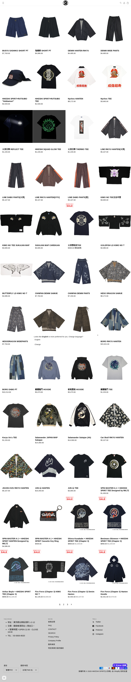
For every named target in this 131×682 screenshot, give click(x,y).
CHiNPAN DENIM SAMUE (49, 275)
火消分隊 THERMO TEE (82, 131)
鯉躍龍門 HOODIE (49, 371)
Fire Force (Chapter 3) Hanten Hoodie (114, 574)
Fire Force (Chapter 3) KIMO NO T (49, 574)
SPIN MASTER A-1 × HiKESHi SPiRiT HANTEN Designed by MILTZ (16, 522)
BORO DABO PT (16, 371)
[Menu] (3, 3)
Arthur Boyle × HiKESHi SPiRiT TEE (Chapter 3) (16, 574)
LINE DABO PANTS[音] (82, 179)
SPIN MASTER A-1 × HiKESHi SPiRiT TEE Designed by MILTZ (114, 471)
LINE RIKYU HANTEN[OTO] (49, 179)
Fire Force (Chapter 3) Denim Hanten (82, 574)
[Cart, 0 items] (128, 3)
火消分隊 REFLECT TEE (16, 131)
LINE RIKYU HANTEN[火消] (114, 131)
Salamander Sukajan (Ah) (82, 420)
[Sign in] (124, 3)
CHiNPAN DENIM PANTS (82, 275)
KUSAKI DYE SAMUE (49, 323)
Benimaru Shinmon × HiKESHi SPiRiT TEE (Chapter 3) (114, 522)
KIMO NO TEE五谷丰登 (114, 179)
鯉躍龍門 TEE (114, 371)
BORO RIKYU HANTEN (114, 323)
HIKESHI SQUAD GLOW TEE (49, 131)
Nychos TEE (114, 81)
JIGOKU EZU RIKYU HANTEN (16, 471)
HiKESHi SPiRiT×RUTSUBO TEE (49, 81)
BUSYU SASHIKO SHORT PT (16, 32)
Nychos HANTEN (82, 81)
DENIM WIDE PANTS (114, 32)
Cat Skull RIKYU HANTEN (114, 420)
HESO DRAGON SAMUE (114, 275)
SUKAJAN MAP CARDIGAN (49, 227)
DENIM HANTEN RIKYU (82, 32)
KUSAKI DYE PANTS (82, 323)
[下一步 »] (71, 604)
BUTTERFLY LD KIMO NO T (16, 275)
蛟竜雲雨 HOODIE (82, 371)
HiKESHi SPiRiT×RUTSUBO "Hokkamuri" (16, 81)
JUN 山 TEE (82, 471)
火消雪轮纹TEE (82, 227)
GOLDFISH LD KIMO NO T (114, 227)
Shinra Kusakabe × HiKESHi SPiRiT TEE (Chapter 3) (82, 522)
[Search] (121, 3)
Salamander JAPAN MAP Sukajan (49, 420)
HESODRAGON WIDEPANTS (16, 323)
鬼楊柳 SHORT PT (49, 32)
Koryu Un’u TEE (16, 420)
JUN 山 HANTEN (49, 471)
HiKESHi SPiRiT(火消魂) (101, 671)
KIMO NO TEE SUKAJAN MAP (16, 227)
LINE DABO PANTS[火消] (16, 179)
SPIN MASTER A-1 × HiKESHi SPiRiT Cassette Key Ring (49, 522)
